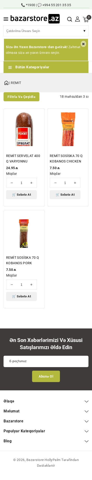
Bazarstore (35, 460)
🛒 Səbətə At (21, 194)
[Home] (6, 82)
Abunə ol (46, 376)
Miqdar (11, 173)
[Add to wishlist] (38, 115)
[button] (6, 20)
